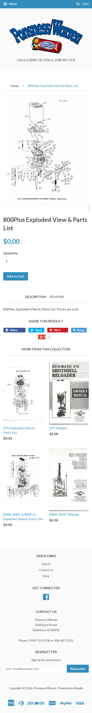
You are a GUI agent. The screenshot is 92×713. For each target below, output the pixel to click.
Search (46, 564)
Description (35, 297)
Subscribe (77, 669)
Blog (46, 576)
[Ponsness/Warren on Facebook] (46, 596)
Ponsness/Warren (45, 688)
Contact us (46, 570)
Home (14, 86)
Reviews (57, 297)
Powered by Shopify (70, 688)
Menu (12, 4)
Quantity (10, 253)
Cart (85, 4)
